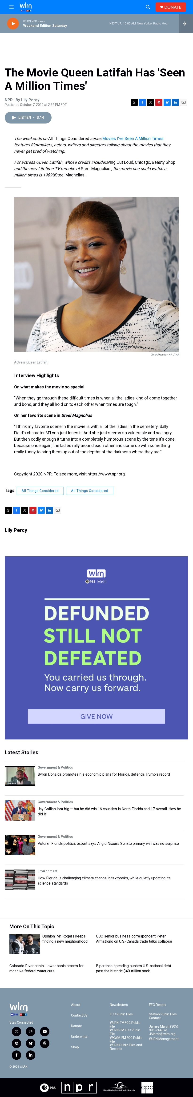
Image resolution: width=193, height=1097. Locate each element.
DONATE (172, 7)
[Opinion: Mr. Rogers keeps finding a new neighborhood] (24, 944)
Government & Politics (55, 767)
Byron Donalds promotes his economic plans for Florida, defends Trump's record (104, 774)
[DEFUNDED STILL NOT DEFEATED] (96, 647)
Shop (75, 1047)
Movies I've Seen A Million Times (133, 138)
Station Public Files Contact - (163, 1016)
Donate (76, 1026)
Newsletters (119, 1005)
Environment (47, 871)
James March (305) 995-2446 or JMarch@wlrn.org (163, 1030)
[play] (13, 23)
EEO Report (157, 1005)
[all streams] (186, 23)
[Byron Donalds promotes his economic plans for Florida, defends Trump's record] (20, 776)
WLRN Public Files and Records (126, 1047)
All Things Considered (40, 491)
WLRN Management (164, 1039)
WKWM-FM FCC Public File (126, 1039)
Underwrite (79, 1036)
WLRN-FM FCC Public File (125, 1032)
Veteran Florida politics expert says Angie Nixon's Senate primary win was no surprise (108, 843)
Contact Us (79, 1015)
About (75, 1005)
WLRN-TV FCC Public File (125, 1024)
